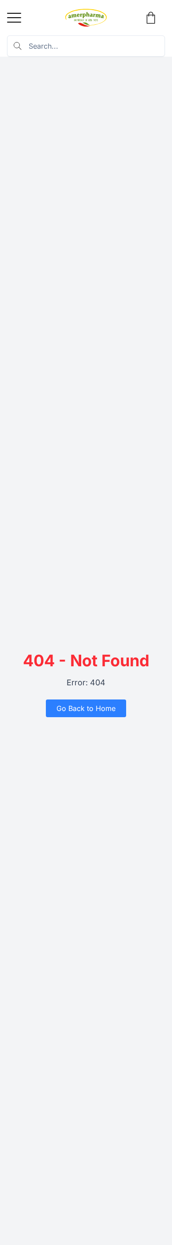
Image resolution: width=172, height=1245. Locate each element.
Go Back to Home (86, 708)
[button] (14, 18)
